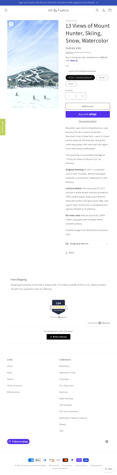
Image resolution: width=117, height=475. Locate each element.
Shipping (69, 52)
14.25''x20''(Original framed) (84, 72)
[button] (6, 10)
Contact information (60, 468)
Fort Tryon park (66, 385)
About (10, 366)
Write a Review (61, 337)
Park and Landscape (68, 411)
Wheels (62, 424)
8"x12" (102, 77)
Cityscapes (64, 379)
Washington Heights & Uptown (73, 418)
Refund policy (13, 392)
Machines (63, 392)
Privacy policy (67, 465)
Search (10, 379)
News (9, 372)
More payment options (88, 121)
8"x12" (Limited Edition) (80, 77)
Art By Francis (26, 465)
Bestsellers (64, 366)
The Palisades (65, 405)
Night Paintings (66, 398)
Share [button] (71, 252)
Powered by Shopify (39, 465)
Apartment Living (67, 372)
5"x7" (71, 84)
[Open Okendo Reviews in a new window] (58, 317)
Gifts (61, 431)
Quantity (69, 90)
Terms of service (81, 465)
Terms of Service (14, 385)
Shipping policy (96, 465)
